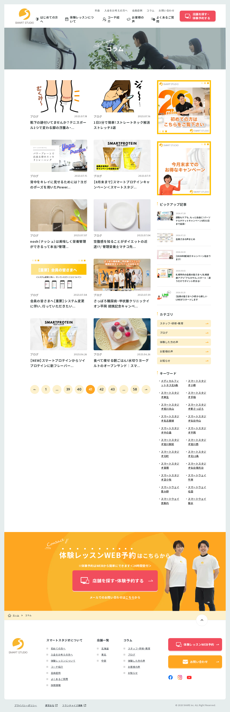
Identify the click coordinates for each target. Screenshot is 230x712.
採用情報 (56, 685)
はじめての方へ (49, 19)
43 (113, 389)
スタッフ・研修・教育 (139, 648)
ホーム (16, 615)
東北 (103, 654)
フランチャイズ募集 (72, 705)
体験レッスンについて (82, 19)
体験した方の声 (136, 660)
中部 (103, 660)
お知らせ (133, 673)
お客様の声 (138, 19)
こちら (129, 597)
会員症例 (137, 10)
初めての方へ (58, 648)
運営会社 (49, 705)
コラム (150, 10)
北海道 (105, 648)
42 (102, 389)
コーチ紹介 (113, 19)
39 (68, 389)
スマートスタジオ (24, 16)
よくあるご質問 (165, 19)
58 (135, 389)
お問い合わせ (166, 10)
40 (79, 389)
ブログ (131, 654)
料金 (97, 10)
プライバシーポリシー (25, 705)
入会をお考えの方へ (116, 10)
